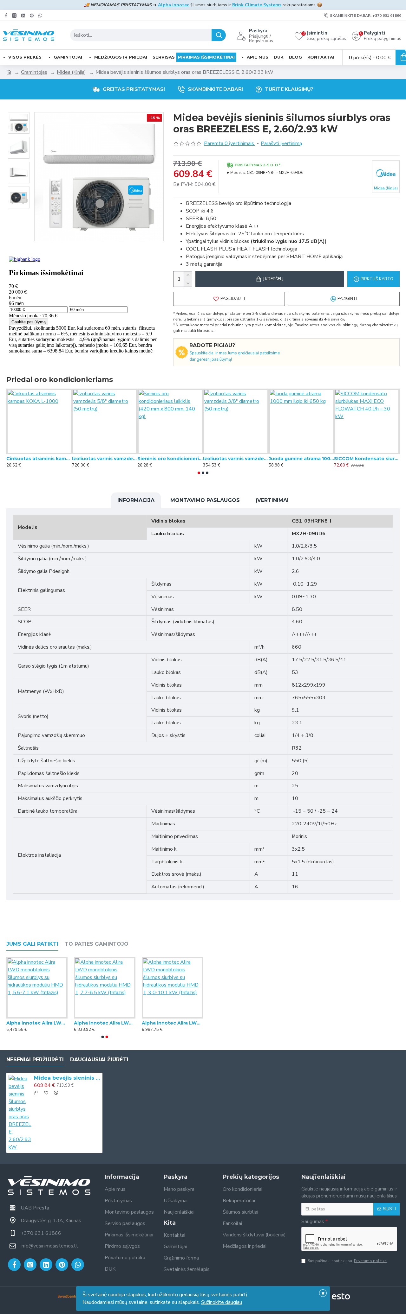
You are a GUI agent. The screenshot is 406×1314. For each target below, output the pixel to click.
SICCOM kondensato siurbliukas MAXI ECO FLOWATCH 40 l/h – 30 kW (367, 458)
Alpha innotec (173, 5)
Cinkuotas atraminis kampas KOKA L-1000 (39, 458)
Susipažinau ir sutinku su (347, 1260)
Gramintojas (34, 72)
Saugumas (312, 1221)
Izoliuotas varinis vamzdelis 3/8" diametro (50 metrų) (236, 458)
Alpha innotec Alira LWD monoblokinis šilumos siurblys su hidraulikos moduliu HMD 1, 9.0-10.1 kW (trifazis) (172, 1023)
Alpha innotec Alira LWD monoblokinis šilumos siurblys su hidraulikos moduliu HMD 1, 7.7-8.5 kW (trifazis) (104, 1023)
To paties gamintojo (96, 944)
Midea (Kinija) (71, 72)
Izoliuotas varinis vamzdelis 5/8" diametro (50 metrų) (105, 458)
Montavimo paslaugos (205, 500)
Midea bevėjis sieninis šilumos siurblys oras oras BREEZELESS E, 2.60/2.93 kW (67, 1078)
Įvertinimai (272, 500)
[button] (199, 473)
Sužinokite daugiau (221, 1302)
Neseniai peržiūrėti (35, 1060)
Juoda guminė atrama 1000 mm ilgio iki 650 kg (301, 458)
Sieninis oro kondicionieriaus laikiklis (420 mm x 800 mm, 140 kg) (170, 458)
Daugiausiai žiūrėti (99, 1060)
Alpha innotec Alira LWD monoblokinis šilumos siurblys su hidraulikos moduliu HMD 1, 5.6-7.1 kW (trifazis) (37, 1023)
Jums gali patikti (32, 944)
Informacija (135, 500)
